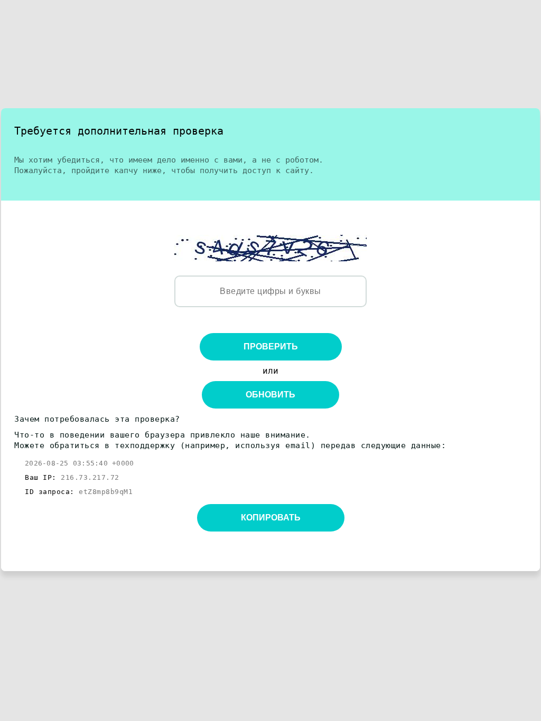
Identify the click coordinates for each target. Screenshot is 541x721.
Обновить (270, 394)
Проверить (271, 346)
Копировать (271, 517)
